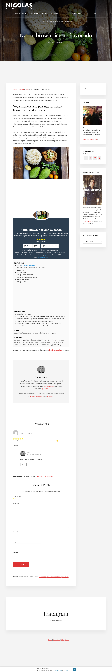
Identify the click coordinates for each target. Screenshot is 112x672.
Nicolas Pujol (43, 257)
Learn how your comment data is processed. (54, 577)
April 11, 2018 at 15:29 (34, 454)
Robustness (50, 396)
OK (75, 669)
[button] (38, 239)
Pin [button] (37, 246)
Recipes (47, 21)
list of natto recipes (55, 350)
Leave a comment (50, 246)
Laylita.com (44, 389)
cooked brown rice (28, 265)
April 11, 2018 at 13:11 (27, 433)
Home (42, 21)
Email (15, 542)
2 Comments (59, 42)
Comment (16, 503)
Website (15, 552)
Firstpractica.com (49, 386)
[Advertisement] (56, 69)
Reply (16, 445)
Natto (52, 21)
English (85, 221)
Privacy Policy (65, 640)
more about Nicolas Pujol (90, 139)
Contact (50, 640)
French (90, 221)
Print (28, 246)
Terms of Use (56, 640)
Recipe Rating (17, 496)
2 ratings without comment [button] (44, 476)
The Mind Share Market (36, 396)
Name (15, 532)
